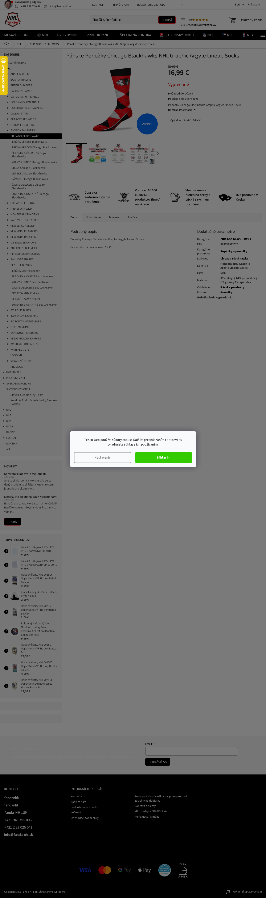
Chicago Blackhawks (234, 259)
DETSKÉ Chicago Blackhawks (29, 174)
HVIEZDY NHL (14, 372)
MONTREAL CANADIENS (25, 214)
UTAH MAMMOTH (21, 327)
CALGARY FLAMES (21, 91)
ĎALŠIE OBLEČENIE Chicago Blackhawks (28, 186)
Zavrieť (196, 120)
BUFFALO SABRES (21, 85)
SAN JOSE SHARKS (22, 259)
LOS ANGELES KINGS (23, 203)
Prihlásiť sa (158, 762)
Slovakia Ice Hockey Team (27, 395)
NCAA (9, 426)
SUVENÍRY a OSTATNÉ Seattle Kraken (34, 305)
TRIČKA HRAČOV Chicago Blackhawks (35, 147)
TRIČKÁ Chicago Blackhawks (29, 142)
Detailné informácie (180, 110)
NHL (8, 69)
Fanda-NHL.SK (15, 812)
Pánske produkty (232, 287)
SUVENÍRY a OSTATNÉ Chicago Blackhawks (30, 196)
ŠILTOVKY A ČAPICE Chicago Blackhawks (29, 155)
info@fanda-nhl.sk (18, 834)
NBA (8, 421)
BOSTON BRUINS (21, 80)
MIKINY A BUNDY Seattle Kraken (31, 282)
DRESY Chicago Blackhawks (29, 168)
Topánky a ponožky (233, 251)
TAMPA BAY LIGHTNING (24, 316)
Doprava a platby (145, 806)
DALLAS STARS (20, 114)
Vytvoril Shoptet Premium (247, 892)
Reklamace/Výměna (147, 817)
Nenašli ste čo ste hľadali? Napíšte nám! (30, 496)
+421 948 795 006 (18, 820)
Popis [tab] (74, 217)
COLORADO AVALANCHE (25, 102)
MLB (8, 415)
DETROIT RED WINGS (23, 119)
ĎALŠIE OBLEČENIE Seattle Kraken (32, 288)
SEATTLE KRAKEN (21, 265)
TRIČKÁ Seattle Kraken (26, 271)
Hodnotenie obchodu (151, 5)
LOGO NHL (17, 355)
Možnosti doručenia (180, 94)
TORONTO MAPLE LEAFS (26, 321)
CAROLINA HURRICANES (25, 97)
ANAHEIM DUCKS (20, 74)
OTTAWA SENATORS (23, 243)
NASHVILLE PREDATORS (25, 220)
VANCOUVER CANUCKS (24, 333)
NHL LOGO (17, 367)
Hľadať (167, 19)
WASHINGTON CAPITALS (25, 344)
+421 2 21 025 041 (18, 827)
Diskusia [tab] (114, 217)
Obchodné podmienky (85, 818)
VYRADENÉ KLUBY (21, 361)
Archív (13, 521)
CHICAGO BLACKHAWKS (25, 136)
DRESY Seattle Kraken (25, 293)
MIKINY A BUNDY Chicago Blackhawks (34, 162)
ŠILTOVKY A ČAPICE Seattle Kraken (33, 276)
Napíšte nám (121, 5)
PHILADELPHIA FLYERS (24, 248)
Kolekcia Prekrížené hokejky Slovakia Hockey (34, 402)
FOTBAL (11, 438)
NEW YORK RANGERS (23, 237)
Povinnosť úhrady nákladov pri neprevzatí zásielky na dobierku (161, 798)
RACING (11, 432)
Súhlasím (163, 457)
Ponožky (226, 292)
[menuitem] (16, 35)
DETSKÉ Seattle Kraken (26, 299)
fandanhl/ (11, 798)
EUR (238, 5)
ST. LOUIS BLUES (21, 310)
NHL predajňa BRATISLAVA (151, 811)
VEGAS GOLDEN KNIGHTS (26, 339)
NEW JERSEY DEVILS (23, 226)
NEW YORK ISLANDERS (24, 231)
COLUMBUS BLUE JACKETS (27, 108)
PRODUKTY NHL (15, 378)
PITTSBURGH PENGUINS (25, 254)
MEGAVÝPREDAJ (16, 63)
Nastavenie (102, 457)
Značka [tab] (132, 217)
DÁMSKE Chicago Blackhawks (30, 179)
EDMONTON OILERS (23, 125)
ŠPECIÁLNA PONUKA (18, 384)
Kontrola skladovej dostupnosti (25, 473)
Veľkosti (76, 812)
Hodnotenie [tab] (93, 217)
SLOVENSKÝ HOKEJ (18, 389)
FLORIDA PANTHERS (23, 130)
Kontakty (98, 5)
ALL (8, 449)
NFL (8, 410)
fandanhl (11, 805)
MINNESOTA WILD (21, 209)
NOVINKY (11, 444)
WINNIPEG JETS (20, 350)
